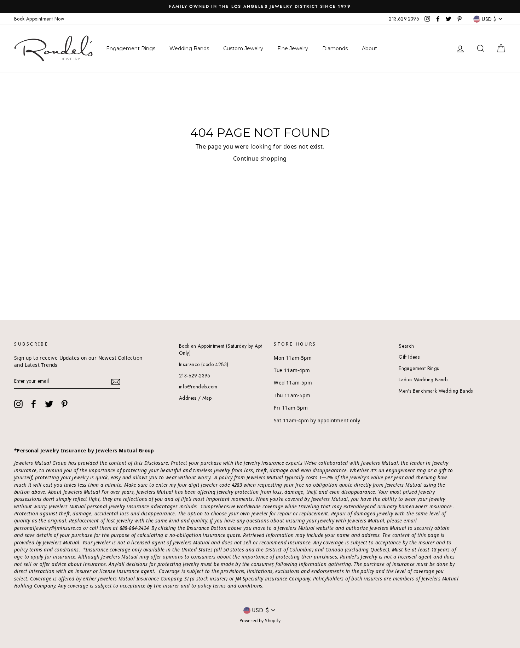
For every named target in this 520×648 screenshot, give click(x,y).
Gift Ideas (409, 356)
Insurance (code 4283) (203, 364)
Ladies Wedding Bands (423, 379)
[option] (260, 7)
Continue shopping (260, 158)
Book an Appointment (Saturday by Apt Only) (220, 349)
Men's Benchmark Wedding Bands (436, 390)
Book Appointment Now (39, 18)
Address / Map (195, 397)
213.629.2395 (404, 18)
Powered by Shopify (260, 621)
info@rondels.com (198, 386)
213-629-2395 (194, 375)
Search (406, 345)
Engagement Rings (419, 368)
